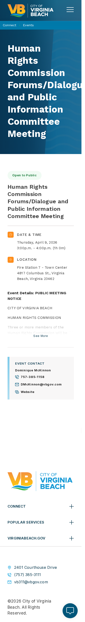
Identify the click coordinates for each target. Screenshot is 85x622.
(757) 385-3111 (27, 575)
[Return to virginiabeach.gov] (40, 481)
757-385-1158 (32, 377)
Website (27, 392)
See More (40, 336)
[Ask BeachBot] (70, 610)
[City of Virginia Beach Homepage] (30, 11)
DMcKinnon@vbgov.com (41, 384)
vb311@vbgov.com (31, 582)
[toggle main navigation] (70, 9)
